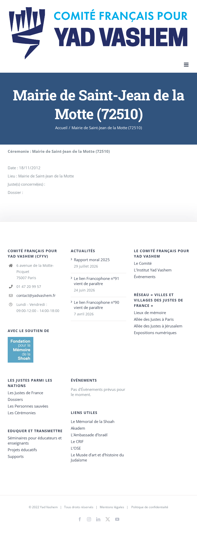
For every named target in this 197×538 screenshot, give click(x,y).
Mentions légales (112, 507)
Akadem (78, 428)
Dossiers (15, 399)
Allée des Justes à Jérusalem (158, 325)
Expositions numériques (155, 332)
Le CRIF (77, 441)
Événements (144, 276)
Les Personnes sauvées (28, 406)
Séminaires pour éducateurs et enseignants (35, 440)
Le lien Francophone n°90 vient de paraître (96, 305)
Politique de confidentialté (149, 507)
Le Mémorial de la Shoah (92, 421)
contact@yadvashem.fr (36, 295)
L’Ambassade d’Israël (89, 434)
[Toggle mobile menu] (186, 64)
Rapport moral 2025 (92, 259)
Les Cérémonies (22, 412)
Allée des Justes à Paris (154, 319)
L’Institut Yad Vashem (153, 269)
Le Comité (143, 263)
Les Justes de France (25, 392)
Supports (16, 456)
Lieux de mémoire (150, 312)
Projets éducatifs (22, 449)
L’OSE (76, 448)
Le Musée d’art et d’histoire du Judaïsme (97, 457)
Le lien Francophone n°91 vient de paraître (96, 281)
